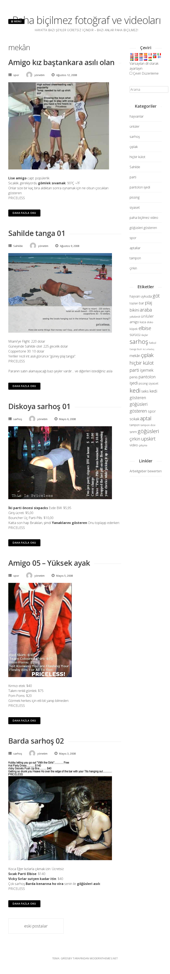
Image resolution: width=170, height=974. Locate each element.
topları (134, 303)
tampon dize (148, 425)
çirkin (133, 268)
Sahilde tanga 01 (36, 233)
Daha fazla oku (24, 213)
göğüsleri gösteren (143, 227)
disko (150, 322)
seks (145, 391)
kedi (135, 390)
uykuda (146, 296)
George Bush (136, 349)
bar (141, 303)
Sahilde (18, 246)
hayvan (135, 296)
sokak (134, 418)
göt (156, 295)
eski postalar (36, 926)
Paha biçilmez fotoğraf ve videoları (86, 20)
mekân (135, 355)
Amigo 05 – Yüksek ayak (49, 563)
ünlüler (135, 126)
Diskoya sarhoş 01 (39, 406)
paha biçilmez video (144, 217)
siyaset (135, 207)
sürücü (135, 334)
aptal (145, 418)
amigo (134, 321)
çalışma (143, 445)
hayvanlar (137, 116)
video (134, 445)
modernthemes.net (104, 958)
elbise (144, 328)
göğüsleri (148, 431)
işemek (146, 370)
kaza (143, 322)
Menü (17, 21)
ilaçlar (144, 335)
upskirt (148, 438)
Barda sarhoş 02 (36, 741)
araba (146, 309)
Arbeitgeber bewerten (146, 471)
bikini (134, 310)
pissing (135, 197)
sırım (133, 431)
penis (134, 377)
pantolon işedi (140, 187)
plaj (148, 303)
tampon (135, 258)
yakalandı (135, 316)
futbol (152, 343)
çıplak (134, 146)
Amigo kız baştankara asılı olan (61, 62)
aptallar (135, 248)
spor (16, 75)
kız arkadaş (148, 349)
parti (133, 177)
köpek (134, 329)
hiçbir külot (137, 157)
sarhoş (17, 419)
